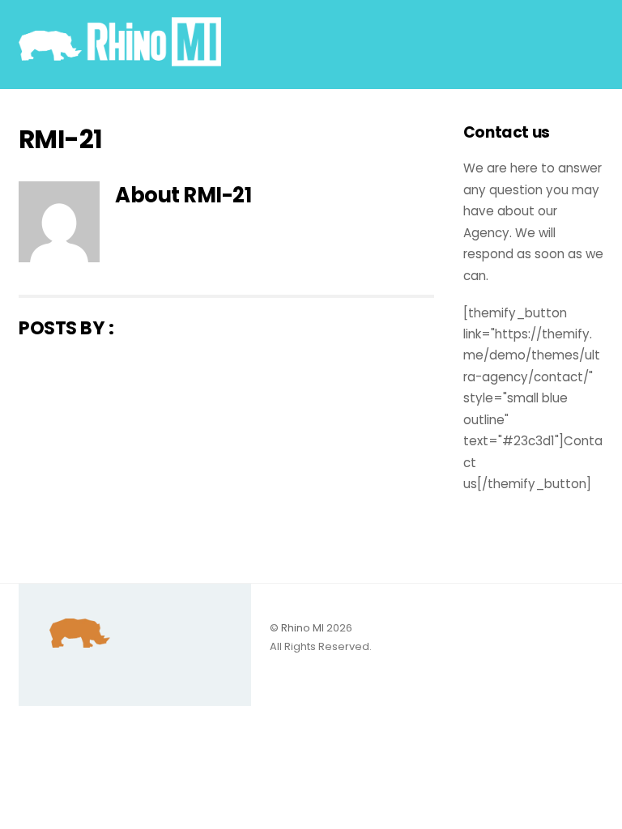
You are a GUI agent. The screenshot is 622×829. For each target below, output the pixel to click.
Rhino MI (302, 628)
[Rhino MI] (120, 59)
